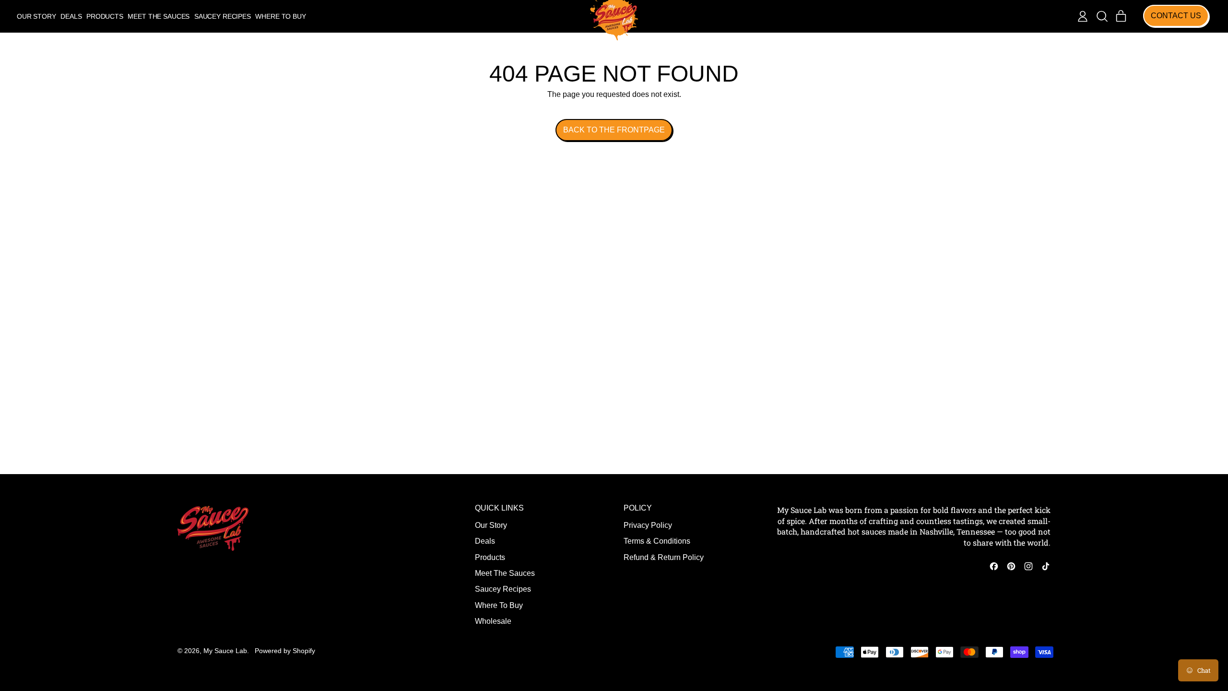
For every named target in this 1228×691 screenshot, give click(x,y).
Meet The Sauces (158, 16)
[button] (1102, 16)
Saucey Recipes (222, 16)
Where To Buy (280, 16)
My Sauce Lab (225, 651)
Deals (71, 16)
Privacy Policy (648, 525)
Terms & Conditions (657, 541)
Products (104, 16)
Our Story (36, 16)
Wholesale (493, 621)
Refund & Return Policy (664, 557)
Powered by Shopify (285, 651)
